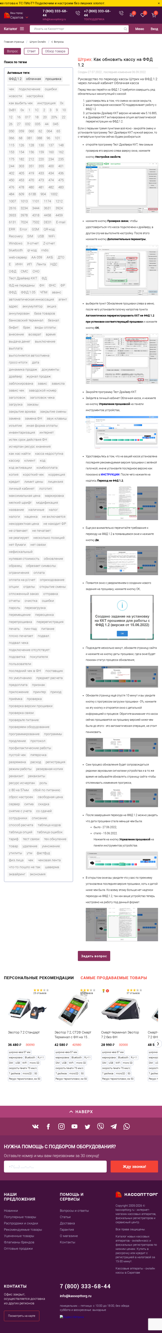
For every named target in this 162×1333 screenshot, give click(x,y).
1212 (59, 201)
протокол (37, 741)
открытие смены (53, 587)
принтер (39, 692)
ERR (12, 229)
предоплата (18, 685)
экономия (37, 874)
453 (21, 180)
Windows (16, 243)
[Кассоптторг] (7, 15)
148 (61, 145)
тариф (13, 839)
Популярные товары (20, 1217)
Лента (41, 264)
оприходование (52, 580)
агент (62, 299)
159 (41, 152)
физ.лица (16, 860)
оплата (39, 573)
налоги (14, 517)
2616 (12, 208)
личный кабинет (22, 488)
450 (11, 180)
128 (31, 145)
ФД (44, 278)
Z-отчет (49, 243)
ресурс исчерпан (22, 783)
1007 (12, 201)
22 (63, 117)
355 (41, 166)
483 (61, 187)
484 (11, 194)
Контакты (67, 1242)
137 (51, 145)
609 (21, 194)
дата (35, 362)
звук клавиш (57, 418)
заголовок (17, 397)
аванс (56, 292)
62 (40, 131)
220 (41, 159)
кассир (14, 460)
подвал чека (18, 643)
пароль (14, 608)
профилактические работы (30, 748)
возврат (34, 334)
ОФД (12, 271)
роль (43, 783)
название (16, 510)
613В (32, 194)
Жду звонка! (134, 1166)
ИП (29, 264)
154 (21, 152)
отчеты (14, 601)
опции (14, 587)
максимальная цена (24, 496)
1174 (47, 201)
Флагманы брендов (19, 1242)
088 (39, 138)
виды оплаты (45, 327)
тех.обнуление (55, 839)
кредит (14, 482)
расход (35, 762)
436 (61, 173)
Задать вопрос (94, 956)
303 (21, 166)
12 (10, 117)
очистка (31, 601)
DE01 (48, 222)
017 (27, 117)
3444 (35, 208)
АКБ (50, 257)
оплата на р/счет (22, 580)
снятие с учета (20, 811)
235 (61, 159)
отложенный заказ (24, 594)
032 (27, 124)
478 (21, 187)
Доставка (67, 1223)
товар (13, 846)
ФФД (12, 292)
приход (55, 692)
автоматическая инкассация (31, 299)
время (51, 334)
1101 (35, 201)
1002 (53, 194)
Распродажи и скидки (21, 1223)
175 (11, 159)
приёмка (15, 699)
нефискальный (21, 552)
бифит (14, 327)
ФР (62, 285)
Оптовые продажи (18, 1248)
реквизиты (36, 776)
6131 (12, 222)
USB (41, 236)
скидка (43, 804)
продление (17, 741)
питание (47, 629)
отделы (29, 587)
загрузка (16, 404)
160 (51, 152)
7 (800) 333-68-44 (55, 13)
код (42, 460)
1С (37, 110)
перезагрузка (35, 608)
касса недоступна (49, 454)
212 (31, 159)
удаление (30, 846)
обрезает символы (41, 566)
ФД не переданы (22, 285)
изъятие (15, 425)
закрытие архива (22, 411)
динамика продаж (23, 369)
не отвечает (18, 531)
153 (11, 152)
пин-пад (30, 629)
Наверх (84, 1111)
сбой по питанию (46, 790)
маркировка (54, 496)
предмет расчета (49, 678)
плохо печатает (21, 636)
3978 (24, 215)
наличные (36, 510)
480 (31, 187)
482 (51, 187)
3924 (59, 208)
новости (15, 96)
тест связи (31, 839)
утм (29, 853)
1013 (24, 201)
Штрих (84, 59)
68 (20, 138)
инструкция (46, 103)
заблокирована (21, 383)
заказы (33, 404)
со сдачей (44, 811)
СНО (36, 271)
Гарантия (67, 1230)
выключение (45, 341)
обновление (53, 559)
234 (51, 159)
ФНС (52, 285)
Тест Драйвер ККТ (23, 278)
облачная (33, 79)
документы (50, 369)
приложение (19, 692)
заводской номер (42, 390)
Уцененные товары (19, 1236)
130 (41, 145)
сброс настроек (21, 797)
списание (39, 818)
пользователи (20, 664)
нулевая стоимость (24, 559)
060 (31, 131)
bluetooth (16, 250)
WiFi (51, 236)
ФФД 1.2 (15, 79)
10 (64, 110)
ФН (41, 285)
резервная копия (49, 769)
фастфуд (43, 853)
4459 (59, 215)
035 (37, 124)
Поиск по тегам (15, 62)
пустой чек (17, 755)
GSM (35, 229)
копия (13, 474)
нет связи (38, 545)
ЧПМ (43, 292)
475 (61, 180)
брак (26, 327)
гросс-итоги (18, 362)
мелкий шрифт (20, 502)
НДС (53, 264)
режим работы (20, 769)
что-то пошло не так (24, 867)
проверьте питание (24, 720)
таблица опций (20, 832)
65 (58, 131)
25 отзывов (39, 993)
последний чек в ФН (25, 671)
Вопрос (12, 51)
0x (61, 103)
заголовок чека (42, 397)
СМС (24, 271)
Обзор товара (55, 51)
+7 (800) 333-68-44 (97, 13)
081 (29, 138)
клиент (29, 460)
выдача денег (19, 341)
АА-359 (36, 257)
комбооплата (47, 468)
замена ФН (33, 418)
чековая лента (49, 860)
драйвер (15, 376)
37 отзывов (86, 993)
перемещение (20, 615)
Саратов (16, 17)
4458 (47, 215)
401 (61, 166)
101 (57, 138)
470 (31, 180)
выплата (16, 348)
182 (21, 159)
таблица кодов (49, 825)
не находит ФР (54, 524)
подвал (43, 636)
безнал (53, 320)
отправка (50, 594)
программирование (24, 734)
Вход (154, 29)
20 (45, 117)
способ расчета (21, 825)
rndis (45, 250)
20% (54, 117)
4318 (35, 215)
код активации (20, 468)
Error (23, 229)
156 (31, 152)
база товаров (44, 313)
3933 (12, 215)
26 (10, 124)
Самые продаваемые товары (114, 977)
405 (21, 173)
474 (51, 180)
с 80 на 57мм (19, 790)
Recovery (16, 236)
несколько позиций (49, 538)
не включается (53, 517)
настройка (35, 96)
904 (43, 194)
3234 (24, 208)
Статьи (65, 1217)
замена (14, 418)
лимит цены (33, 482)
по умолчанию (20, 678)
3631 (47, 208)
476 (11, 187)
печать (14, 629)
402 (11, 173)
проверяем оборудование (29, 727)
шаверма (52, 867)
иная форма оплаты (42, 425)
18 (37, 117)
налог (53, 510)
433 (41, 173)
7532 (35, 222)
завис (42, 383)
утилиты (15, 853)
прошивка (53, 79)
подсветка (17, 657)
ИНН (19, 264)
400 (51, 166)
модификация (47, 502)
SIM (30, 236)
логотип (45, 488)
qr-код (32, 250)
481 (41, 187)
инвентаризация (22, 432)
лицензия (55, 482)
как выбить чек (21, 103)
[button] (158, 1044)
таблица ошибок (50, 832)
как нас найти (20, 454)
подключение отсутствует (29, 650)
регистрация (55, 762)
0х (22, 110)
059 (21, 131)
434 (51, 173)
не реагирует (19, 538)
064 (49, 131)
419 (31, 173)
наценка (31, 517)
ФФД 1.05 (28, 292)
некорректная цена (24, 524)
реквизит (16, 776)
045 (55, 124)
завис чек (16, 390)
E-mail (60, 222)
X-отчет (33, 243)
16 (19, 117)
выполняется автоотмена (29, 355)
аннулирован (19, 313)
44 (46, 124)
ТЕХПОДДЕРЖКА (94, 19)
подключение (29, 89)
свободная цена (50, 797)
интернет (47, 432)
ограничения (19, 573)
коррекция (56, 474)
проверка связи (21, 713)
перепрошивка (20, 622)
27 (19, 124)
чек (11, 89)
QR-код (49, 229)
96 (48, 138)
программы (53, 734)
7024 (24, 222)
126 (21, 145)
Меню (139, 29)
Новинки (11, 1211)
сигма (29, 804)
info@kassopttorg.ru (54, 19)
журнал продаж (38, 376)
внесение (16, 334)
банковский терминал (26, 320)
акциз (51, 306)
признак (38, 685)
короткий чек (33, 474)
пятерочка (38, 755)
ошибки (51, 89)
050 (11, 131)
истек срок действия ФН (28, 440)
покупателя (39, 657)
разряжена (17, 762)
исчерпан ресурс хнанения (30, 446)
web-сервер (18, 257)
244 (11, 166)
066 (11, 138)
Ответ (31, 51)
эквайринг (17, 874)
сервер (14, 804)
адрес (13, 306)
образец (15, 566)
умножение (51, 846)
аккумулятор (32, 306)
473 (41, 180)
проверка (34, 699)
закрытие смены (53, 411)
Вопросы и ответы (74, 1211)
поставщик (54, 671)
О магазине (69, 1236)
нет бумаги (17, 545)
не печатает (41, 531)
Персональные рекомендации (39, 977)
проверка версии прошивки (31, 706)
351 (31, 166)
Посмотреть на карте (21, 1315)
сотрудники (18, 818)
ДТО (61, 257)
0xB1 (12, 110)
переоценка (44, 615)
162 (61, 152)
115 (11, 145)
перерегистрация (50, 622)
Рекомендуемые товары (23, 1230)
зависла (58, 383)
